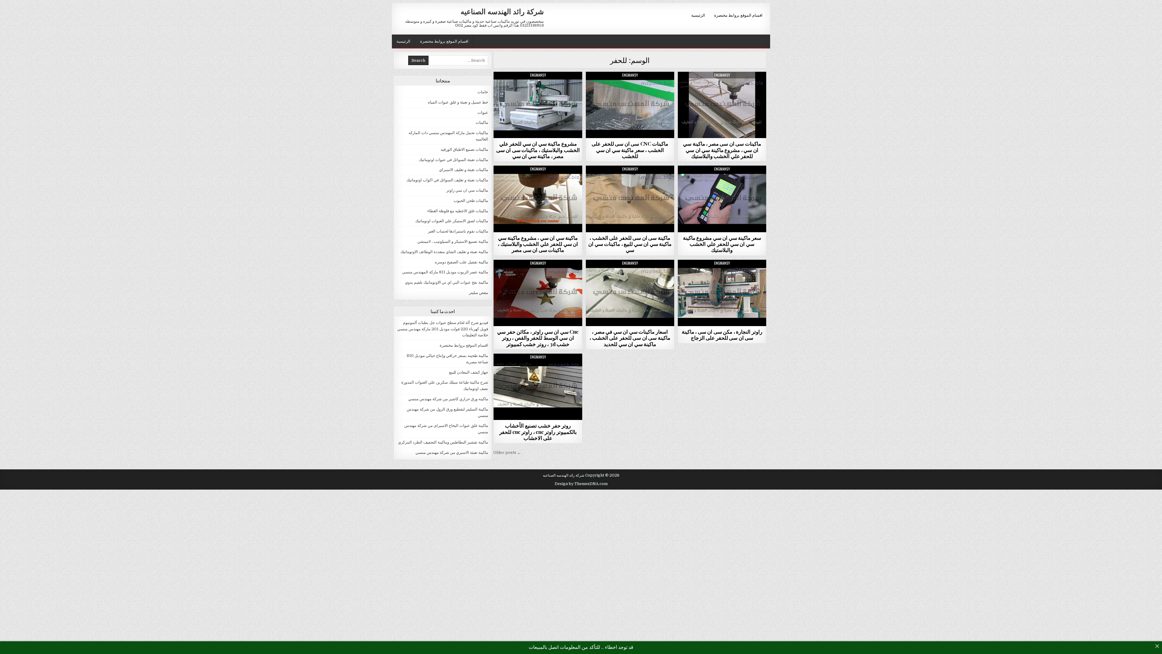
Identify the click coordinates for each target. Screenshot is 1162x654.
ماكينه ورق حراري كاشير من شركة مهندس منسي (448, 399)
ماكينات (482, 122)
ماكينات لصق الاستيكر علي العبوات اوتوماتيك (451, 221)
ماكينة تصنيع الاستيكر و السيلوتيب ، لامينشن (452, 241)
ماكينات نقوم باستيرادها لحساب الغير (458, 231)
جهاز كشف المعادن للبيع (468, 372)
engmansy (538, 75)
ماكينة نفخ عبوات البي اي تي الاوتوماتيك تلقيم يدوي (446, 282)
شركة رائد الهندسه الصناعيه (502, 11)
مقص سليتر (478, 292)
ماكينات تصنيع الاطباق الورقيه (464, 149)
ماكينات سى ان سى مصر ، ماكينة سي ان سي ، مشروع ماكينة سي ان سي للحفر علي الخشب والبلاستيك (722, 149)
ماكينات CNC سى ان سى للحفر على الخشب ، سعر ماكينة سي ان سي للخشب (630, 149)
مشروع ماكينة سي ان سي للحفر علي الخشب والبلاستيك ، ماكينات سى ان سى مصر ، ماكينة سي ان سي (538, 149)
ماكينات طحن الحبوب (471, 200)
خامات (483, 92)
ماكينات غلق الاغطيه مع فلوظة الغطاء (457, 211)
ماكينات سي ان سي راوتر (538, 86)
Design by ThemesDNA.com (581, 484)
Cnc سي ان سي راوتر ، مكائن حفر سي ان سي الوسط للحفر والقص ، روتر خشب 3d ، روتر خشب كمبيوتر (538, 337)
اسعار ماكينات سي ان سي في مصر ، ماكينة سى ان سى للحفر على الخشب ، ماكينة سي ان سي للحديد (629, 337)
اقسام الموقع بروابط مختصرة (738, 15)
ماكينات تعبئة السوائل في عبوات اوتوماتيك (453, 159)
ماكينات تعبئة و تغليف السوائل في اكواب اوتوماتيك (447, 180)
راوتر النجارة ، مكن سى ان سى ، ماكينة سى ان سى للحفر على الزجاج (722, 334)
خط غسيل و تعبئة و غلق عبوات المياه (458, 102)
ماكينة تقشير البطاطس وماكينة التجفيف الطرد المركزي (443, 442)
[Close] (1157, 646)
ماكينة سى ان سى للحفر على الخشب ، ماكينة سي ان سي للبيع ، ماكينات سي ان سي (629, 243)
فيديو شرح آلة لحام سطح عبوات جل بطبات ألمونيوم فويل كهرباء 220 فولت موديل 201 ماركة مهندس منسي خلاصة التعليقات (442, 329)
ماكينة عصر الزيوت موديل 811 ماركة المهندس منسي (445, 272)
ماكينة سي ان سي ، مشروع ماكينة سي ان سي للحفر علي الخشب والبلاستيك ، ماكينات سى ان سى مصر (538, 243)
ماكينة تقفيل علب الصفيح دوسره (461, 262)
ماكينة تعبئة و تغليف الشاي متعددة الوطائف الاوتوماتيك (444, 251)
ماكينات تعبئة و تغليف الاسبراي (463, 169)
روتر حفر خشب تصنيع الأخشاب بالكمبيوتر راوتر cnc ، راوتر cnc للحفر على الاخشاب (538, 431)
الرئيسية (698, 15)
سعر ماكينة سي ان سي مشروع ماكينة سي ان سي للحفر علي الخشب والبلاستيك (722, 243)
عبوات (483, 112)
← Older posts (507, 452)
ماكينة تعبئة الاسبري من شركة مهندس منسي (451, 452)
